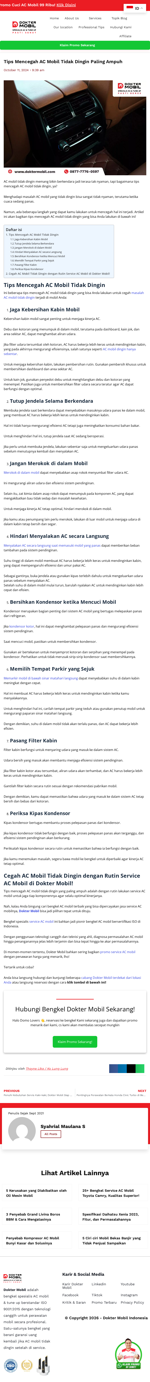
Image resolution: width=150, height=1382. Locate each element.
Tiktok (97, 1295)
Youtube (128, 1284)
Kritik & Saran (74, 1302)
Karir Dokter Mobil (72, 1286)
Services (95, 18)
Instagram (129, 1295)
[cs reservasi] (128, 1354)
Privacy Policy (132, 1302)
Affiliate (125, 36)
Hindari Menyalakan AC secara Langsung (38, 252)
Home (54, 18)
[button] (113, 1068)
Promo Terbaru (104, 1302)
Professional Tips (91, 27)
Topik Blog (119, 18)
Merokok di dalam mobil (21, 472)
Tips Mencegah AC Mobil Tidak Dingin (34, 234)
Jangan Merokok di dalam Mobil (33, 247)
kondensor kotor (21, 626)
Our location (63, 27)
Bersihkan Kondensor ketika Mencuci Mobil (40, 256)
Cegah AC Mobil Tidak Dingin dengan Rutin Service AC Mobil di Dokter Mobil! (59, 273)
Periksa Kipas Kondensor (29, 269)
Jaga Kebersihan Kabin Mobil (31, 239)
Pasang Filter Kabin (26, 264)
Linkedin (99, 1284)
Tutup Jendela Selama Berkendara (34, 243)
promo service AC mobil (117, 952)
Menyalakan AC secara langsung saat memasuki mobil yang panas (52, 545)
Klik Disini (52, 5)
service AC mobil (41, 921)
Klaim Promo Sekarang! (75, 1042)
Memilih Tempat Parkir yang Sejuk (34, 260)
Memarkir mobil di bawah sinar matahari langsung (41, 678)
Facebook (70, 1295)
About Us (72, 18)
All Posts (51, 1134)
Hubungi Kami (120, 27)
